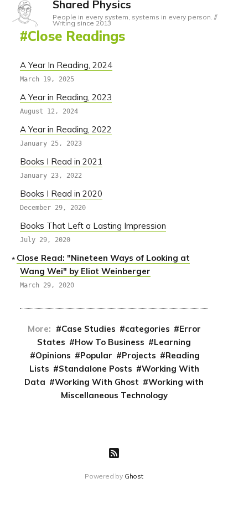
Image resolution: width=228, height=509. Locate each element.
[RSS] (114, 453)
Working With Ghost (97, 382)
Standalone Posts (95, 368)
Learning (172, 342)
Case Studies (88, 328)
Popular (96, 355)
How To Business (109, 342)
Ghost (134, 476)
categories (147, 328)
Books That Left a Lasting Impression (93, 225)
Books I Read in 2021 (61, 161)
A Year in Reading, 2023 (66, 97)
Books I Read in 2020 (61, 193)
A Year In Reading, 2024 (66, 65)
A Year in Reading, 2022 (66, 129)
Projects (139, 355)
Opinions (53, 355)
